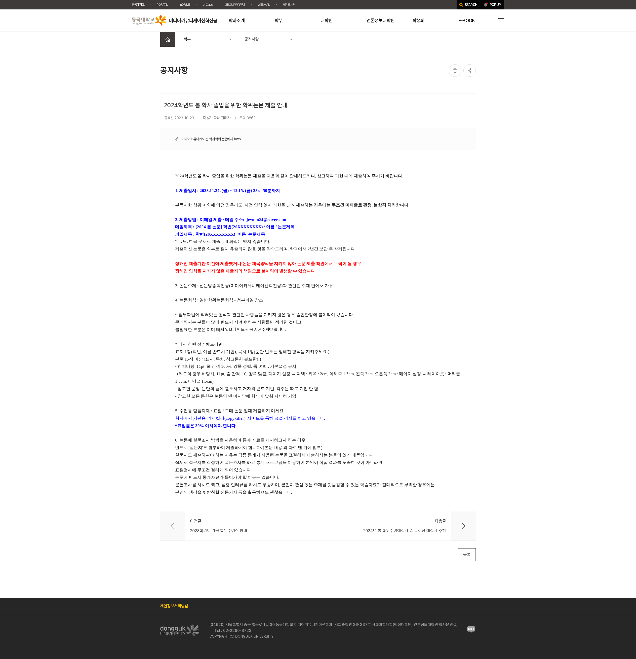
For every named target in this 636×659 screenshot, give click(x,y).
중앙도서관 (288, 4)
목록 (467, 554)
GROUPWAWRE (235, 4)
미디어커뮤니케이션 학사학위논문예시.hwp (211, 139)
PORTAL (162, 4)
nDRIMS (185, 4)
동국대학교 (138, 4)
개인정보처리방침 (174, 606)
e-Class (207, 4)
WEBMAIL (264, 4)
